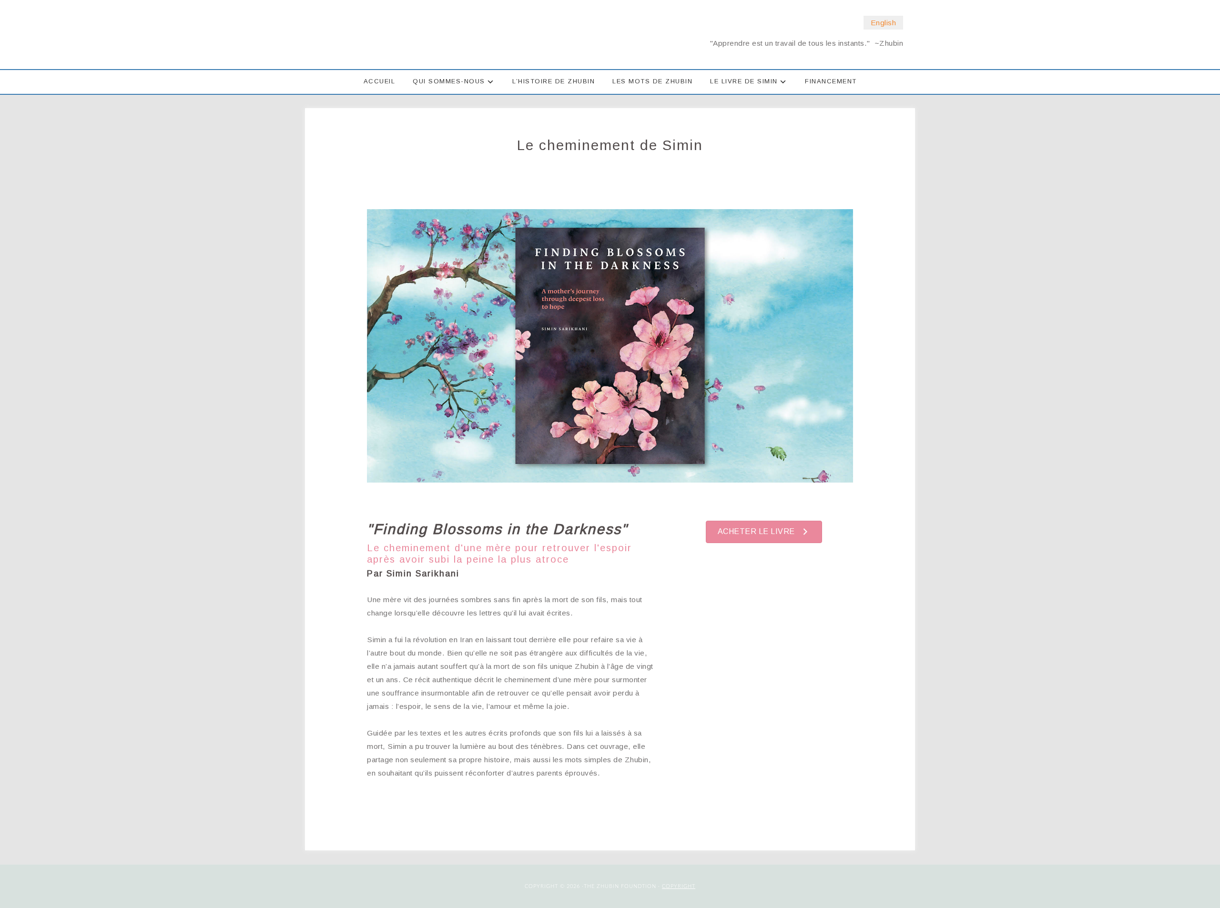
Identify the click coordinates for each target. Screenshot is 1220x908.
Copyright (678, 886)
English (883, 23)
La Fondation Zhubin (424, 34)
